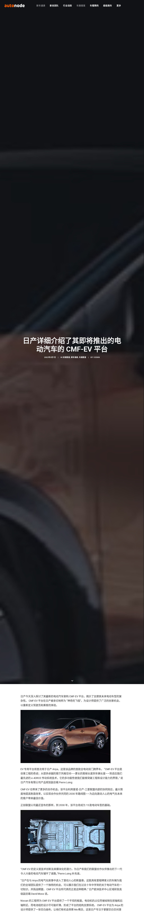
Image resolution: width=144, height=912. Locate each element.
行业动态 (67, 5)
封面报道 (66, 357)
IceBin (97, 357)
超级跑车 (107, 5)
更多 (119, 5)
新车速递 (40, 5)
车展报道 (80, 5)
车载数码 (94, 5)
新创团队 (54, 5)
